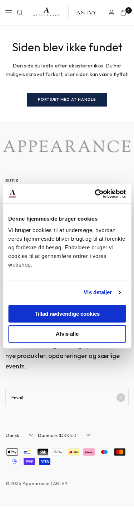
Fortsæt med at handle (67, 99)
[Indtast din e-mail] (120, 397)
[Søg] (20, 12)
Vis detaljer (98, 292)
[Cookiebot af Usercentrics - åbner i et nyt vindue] (95, 193)
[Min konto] (111, 12)
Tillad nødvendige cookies (67, 314)
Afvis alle (67, 334)
